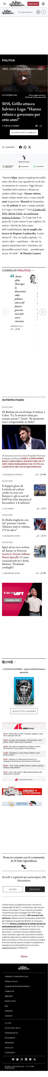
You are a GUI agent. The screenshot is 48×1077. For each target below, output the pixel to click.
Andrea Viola (17, 326)
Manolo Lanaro (10, 126)
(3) (45, 536)
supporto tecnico (9, 947)
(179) (44, 126)
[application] (24, 78)
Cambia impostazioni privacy (17, 986)
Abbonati (33, 4)
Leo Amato (8, 509)
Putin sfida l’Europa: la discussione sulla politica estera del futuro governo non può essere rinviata (20, 299)
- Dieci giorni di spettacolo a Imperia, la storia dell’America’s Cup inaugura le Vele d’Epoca (21, 747)
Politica (8, 60)
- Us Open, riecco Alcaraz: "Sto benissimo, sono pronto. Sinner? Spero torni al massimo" (22, 741)
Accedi (13, 889)
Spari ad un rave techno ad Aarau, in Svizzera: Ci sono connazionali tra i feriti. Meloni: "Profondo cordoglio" (16, 557)
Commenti (10, 147)
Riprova (24, 956)
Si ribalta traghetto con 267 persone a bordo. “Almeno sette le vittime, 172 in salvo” (16, 525)
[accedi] (43, 3)
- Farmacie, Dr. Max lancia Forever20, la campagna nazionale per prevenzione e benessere (21, 760)
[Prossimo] (42, 312)
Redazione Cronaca (12, 475)
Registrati (35, 889)
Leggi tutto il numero (24, 711)
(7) (45, 508)
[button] (24, 78)
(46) (44, 474)
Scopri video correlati (23, 132)
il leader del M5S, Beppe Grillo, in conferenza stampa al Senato (23, 213)
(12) (44, 573)
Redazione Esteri (11, 536)
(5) (19, 329)
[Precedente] (5, 312)
